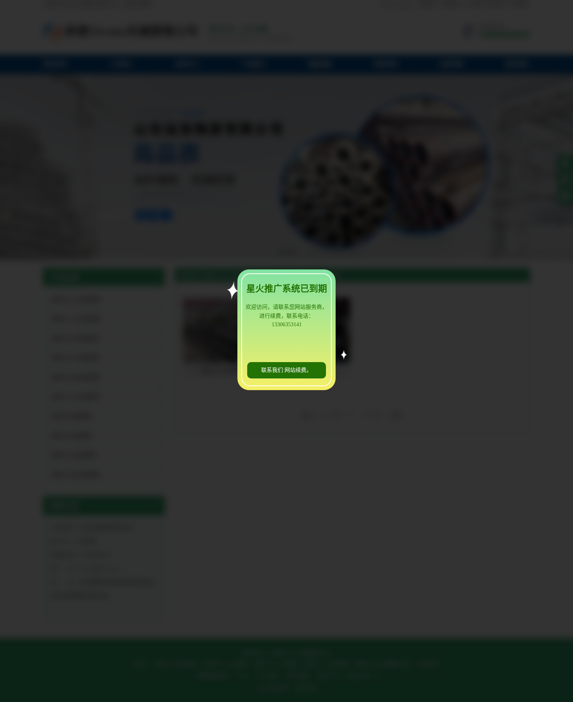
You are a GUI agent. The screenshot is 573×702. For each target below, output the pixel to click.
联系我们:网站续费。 (286, 370)
